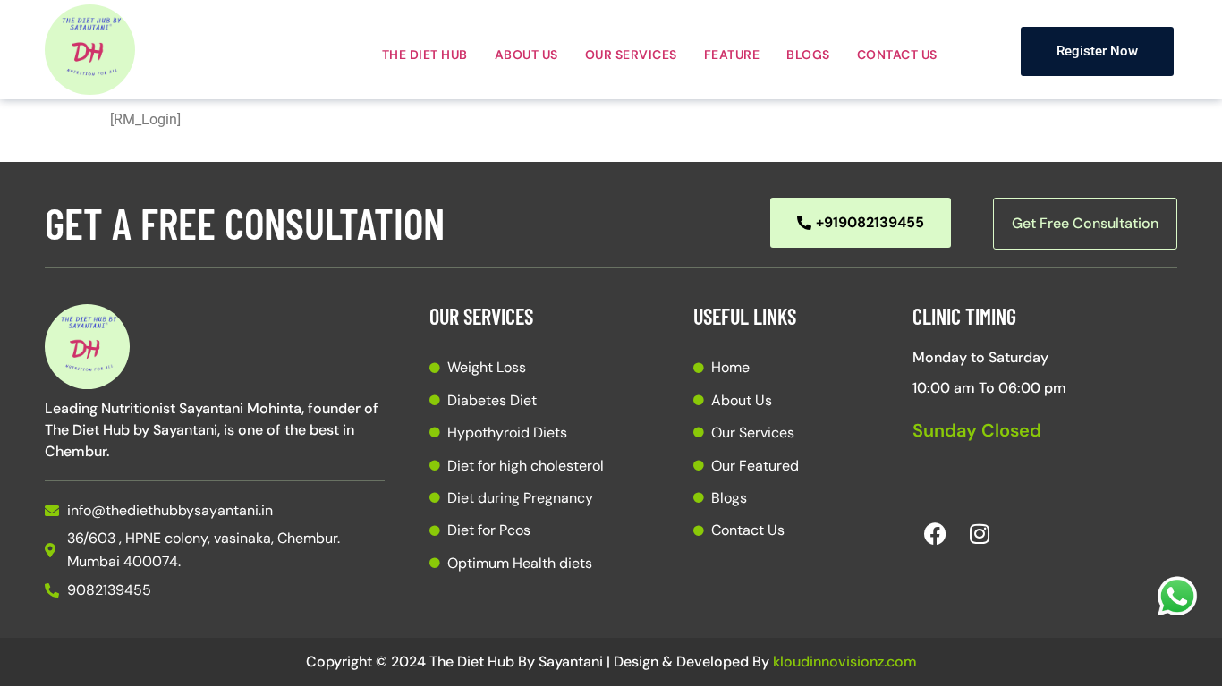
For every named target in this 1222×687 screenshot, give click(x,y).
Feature (732, 55)
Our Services (631, 55)
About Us (526, 55)
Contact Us (897, 55)
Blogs (808, 55)
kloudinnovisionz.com (845, 661)
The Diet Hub (425, 55)
